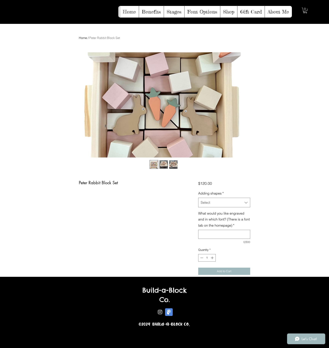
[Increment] (212, 257)
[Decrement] (201, 257)
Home (83, 38)
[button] (305, 10)
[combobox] (224, 202)
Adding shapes (211, 193)
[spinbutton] (207, 257)
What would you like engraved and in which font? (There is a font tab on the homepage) (224, 219)
